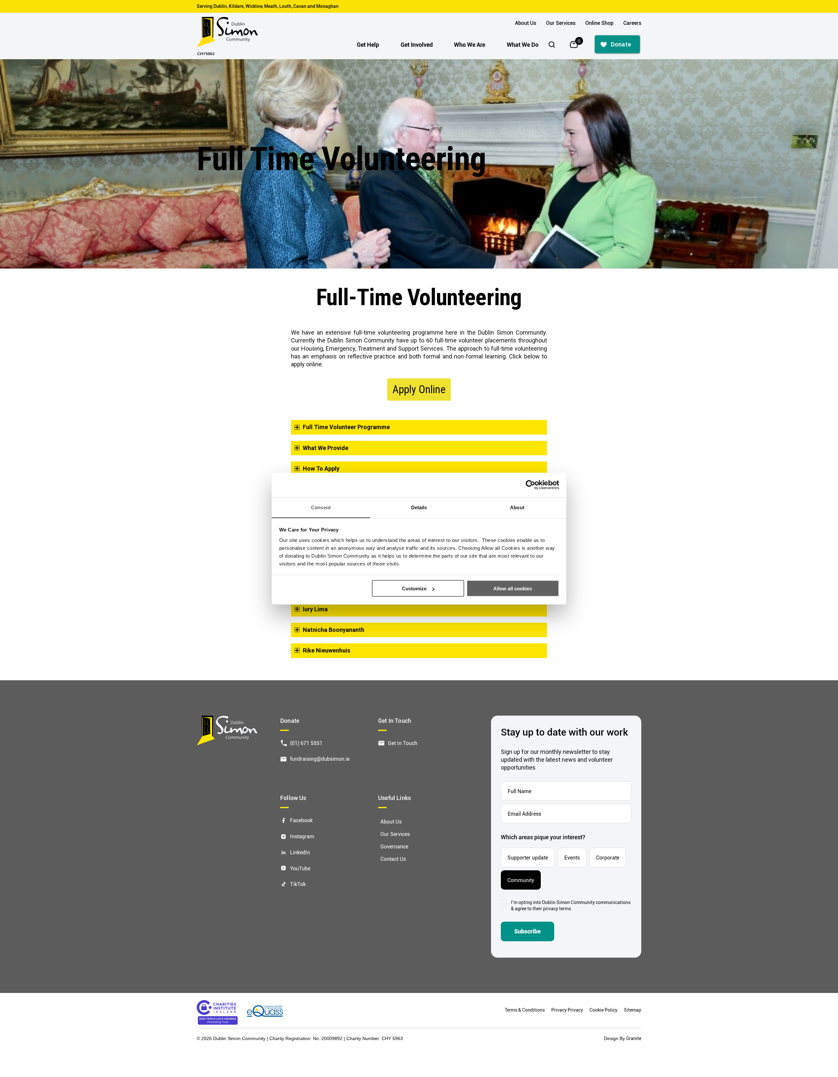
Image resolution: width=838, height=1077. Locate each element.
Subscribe (527, 931)
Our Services (560, 23)
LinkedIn (300, 852)
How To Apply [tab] (321, 468)
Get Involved (417, 44)
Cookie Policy (603, 1010)
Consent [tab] (321, 507)
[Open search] (551, 44)
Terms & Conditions (525, 1010)
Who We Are (469, 44)
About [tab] (517, 507)
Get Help (368, 44)
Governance (394, 846)
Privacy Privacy (567, 1010)
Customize (414, 588)
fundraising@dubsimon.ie (320, 758)
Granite (633, 1038)
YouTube (300, 868)
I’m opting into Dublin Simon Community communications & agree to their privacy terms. (570, 905)
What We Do (522, 44)
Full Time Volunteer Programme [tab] (346, 427)
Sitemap (632, 1010)
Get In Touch (402, 742)
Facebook (301, 820)
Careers (632, 23)
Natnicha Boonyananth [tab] (333, 629)
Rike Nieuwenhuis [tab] (326, 650)
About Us (525, 23)
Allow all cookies (512, 588)
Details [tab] (419, 507)
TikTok (298, 883)
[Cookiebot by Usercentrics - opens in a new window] (530, 485)
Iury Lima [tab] (315, 609)
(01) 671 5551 (306, 742)
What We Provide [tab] (325, 447)
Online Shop (599, 23)
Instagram (302, 836)
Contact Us (393, 858)
